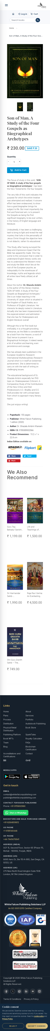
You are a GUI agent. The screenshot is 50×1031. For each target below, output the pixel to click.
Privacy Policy (7, 1019)
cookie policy (39, 1016)
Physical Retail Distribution (9, 729)
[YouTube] (33, 991)
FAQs (28, 742)
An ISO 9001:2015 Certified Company (25, 908)
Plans (5, 715)
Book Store (31, 727)
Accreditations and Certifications (11, 755)
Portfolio (29, 719)
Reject (13, 1026)
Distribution (8, 723)
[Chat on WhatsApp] (25, 813)
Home (11, 28)
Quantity (11, 156)
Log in (22, 14)
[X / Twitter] (13, 991)
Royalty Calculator (34, 738)
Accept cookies (36, 1026)
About (28, 711)
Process (7, 719)
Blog (5, 746)
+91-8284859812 (11, 822)
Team (5, 742)
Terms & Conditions (12, 999)
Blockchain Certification (31, 748)
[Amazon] (39, 991)
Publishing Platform (12, 734)
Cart (34, 14)
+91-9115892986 (17, 806)
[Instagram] (19, 991)
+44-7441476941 (11, 839)
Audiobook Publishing (36, 723)
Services (30, 715)
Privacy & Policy (31, 999)
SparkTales (31, 734)
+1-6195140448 (10, 831)
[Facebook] (6, 991)
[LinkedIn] (26, 991)
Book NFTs (8, 738)
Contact (29, 753)
